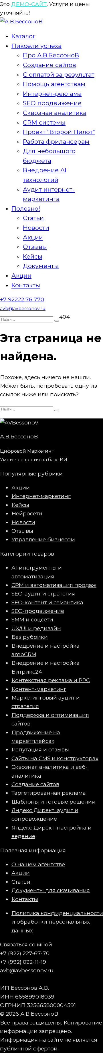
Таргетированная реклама (48, 793)
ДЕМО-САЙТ (29, 4)
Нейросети (26, 513)
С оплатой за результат (58, 74)
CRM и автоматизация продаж (53, 585)
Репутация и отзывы (40, 749)
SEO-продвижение (37, 611)
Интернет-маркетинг (41, 496)
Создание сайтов (49, 64)
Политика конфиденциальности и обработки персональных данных (57, 922)
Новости (36, 227)
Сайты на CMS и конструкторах (54, 758)
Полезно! (25, 208)
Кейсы (32, 256)
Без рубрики (29, 637)
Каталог (23, 36)
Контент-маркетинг (38, 689)
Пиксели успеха (36, 45)
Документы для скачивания (50, 890)
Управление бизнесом (43, 539)
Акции (33, 237)
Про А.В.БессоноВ (51, 55)
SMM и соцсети (32, 619)
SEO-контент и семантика (47, 602)
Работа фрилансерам (56, 141)
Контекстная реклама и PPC (50, 680)
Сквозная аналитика (54, 112)
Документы (41, 265)
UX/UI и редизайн (36, 628)
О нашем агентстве (38, 864)
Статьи (33, 217)
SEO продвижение (52, 103)
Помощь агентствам (54, 84)
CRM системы (44, 122)
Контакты (25, 285)
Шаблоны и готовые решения (53, 801)
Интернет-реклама (52, 93)
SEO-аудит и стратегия (43, 593)
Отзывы (35, 246)
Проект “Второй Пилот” (59, 131)
